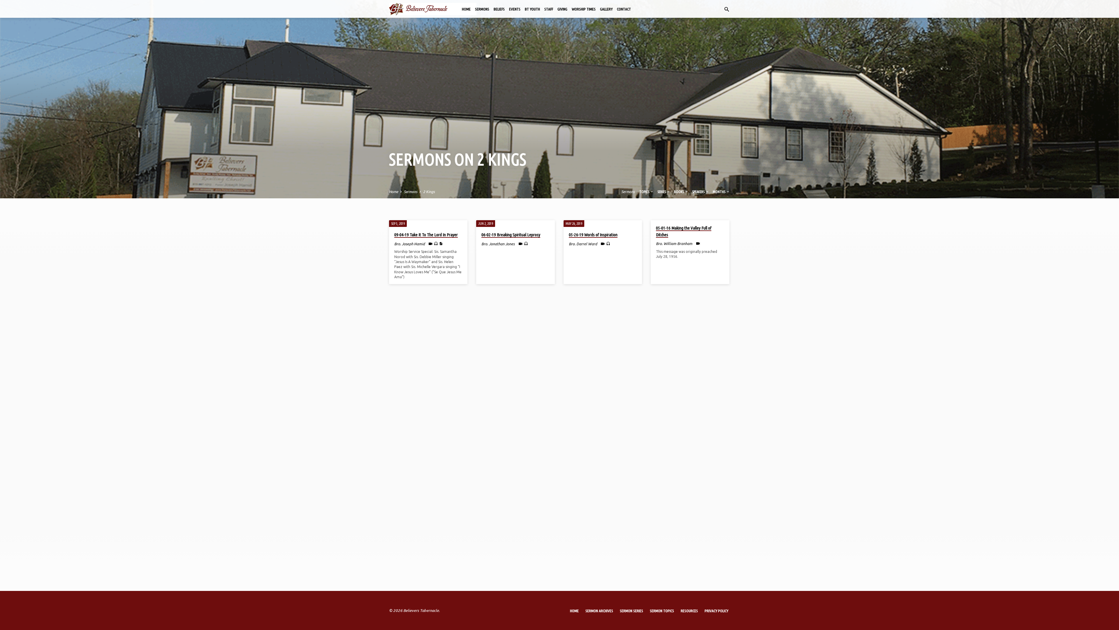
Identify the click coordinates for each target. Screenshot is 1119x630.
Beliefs (499, 9)
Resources (689, 610)
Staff (548, 9)
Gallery (606, 9)
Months (719, 192)
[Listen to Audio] (436, 244)
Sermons (482, 9)
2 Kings (429, 192)
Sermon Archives (599, 610)
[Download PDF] (441, 244)
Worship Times (584, 9)
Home (466, 9)
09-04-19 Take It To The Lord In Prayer (426, 234)
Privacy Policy (716, 610)
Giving (562, 9)
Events (514, 9)
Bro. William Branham (674, 244)
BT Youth (532, 9)
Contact (624, 9)
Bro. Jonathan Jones (498, 244)
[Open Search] (727, 9)
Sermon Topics (662, 610)
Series (661, 192)
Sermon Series (631, 610)
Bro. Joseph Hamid (409, 244)
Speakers (698, 192)
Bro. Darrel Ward (583, 244)
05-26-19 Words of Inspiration (593, 234)
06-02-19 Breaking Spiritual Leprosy (510, 234)
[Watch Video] (430, 243)
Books (679, 192)
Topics (644, 192)
